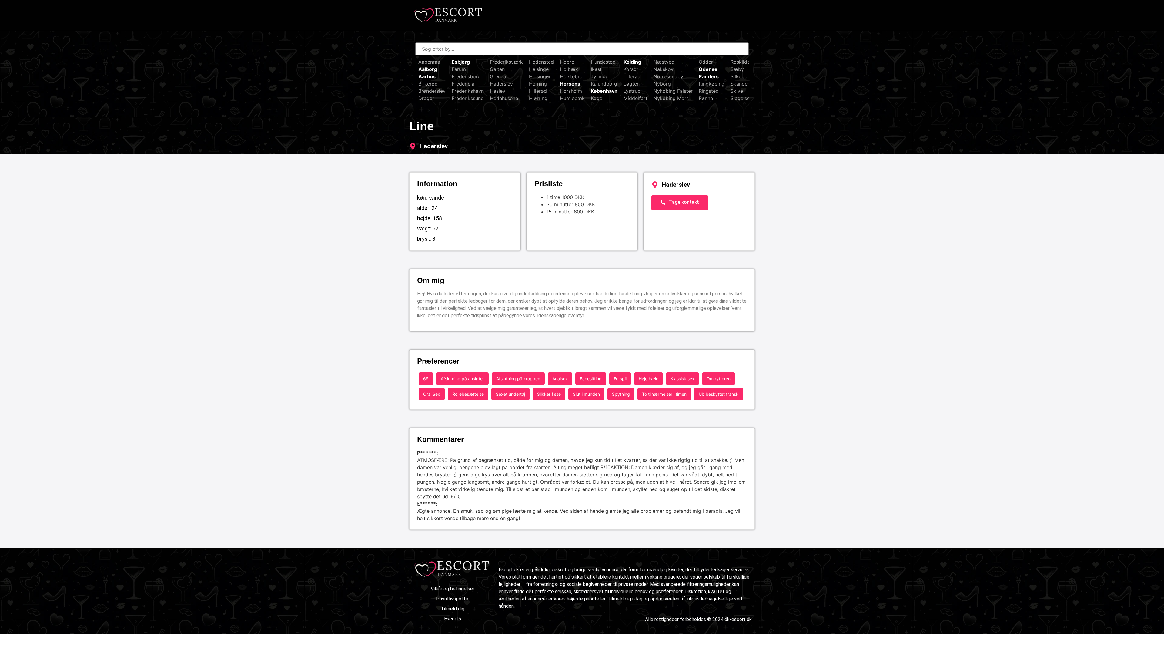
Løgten (632, 84)
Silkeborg (741, 76)
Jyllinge (599, 76)
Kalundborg (604, 84)
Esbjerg (461, 62)
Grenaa (498, 76)
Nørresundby (668, 76)
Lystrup (632, 91)
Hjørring (538, 98)
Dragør (426, 98)
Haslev (497, 91)
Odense (708, 69)
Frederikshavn (468, 91)
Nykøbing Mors (671, 98)
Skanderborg (745, 84)
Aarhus (427, 76)
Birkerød (428, 84)
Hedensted (541, 62)
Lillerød (632, 76)
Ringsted (709, 91)
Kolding (632, 62)
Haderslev (501, 84)
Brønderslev (432, 91)
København (604, 91)
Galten (497, 69)
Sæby (737, 69)
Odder (706, 62)
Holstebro (571, 76)
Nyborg (662, 84)
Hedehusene (504, 98)
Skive (737, 91)
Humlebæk (572, 98)
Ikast (596, 69)
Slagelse (740, 98)
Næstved (664, 62)
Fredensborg (466, 76)
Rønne (706, 98)
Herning (538, 84)
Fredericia (463, 84)
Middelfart (635, 98)
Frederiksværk (506, 62)
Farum (459, 69)
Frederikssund (468, 98)
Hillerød (538, 91)
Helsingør (540, 76)
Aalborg (427, 69)
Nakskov (664, 69)
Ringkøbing (711, 84)
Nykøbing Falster (673, 91)
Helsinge (539, 69)
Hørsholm (571, 91)
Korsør (631, 69)
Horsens (570, 84)
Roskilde (740, 62)
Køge (596, 98)
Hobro (567, 62)
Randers (709, 76)
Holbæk (569, 69)
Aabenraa (429, 62)
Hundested (603, 62)
